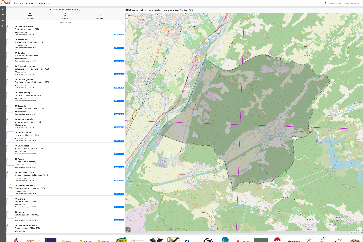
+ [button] (127, 15)
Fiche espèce (120, 34)
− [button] (127, 17)
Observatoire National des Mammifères (31, 2)
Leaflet (351, 232)
